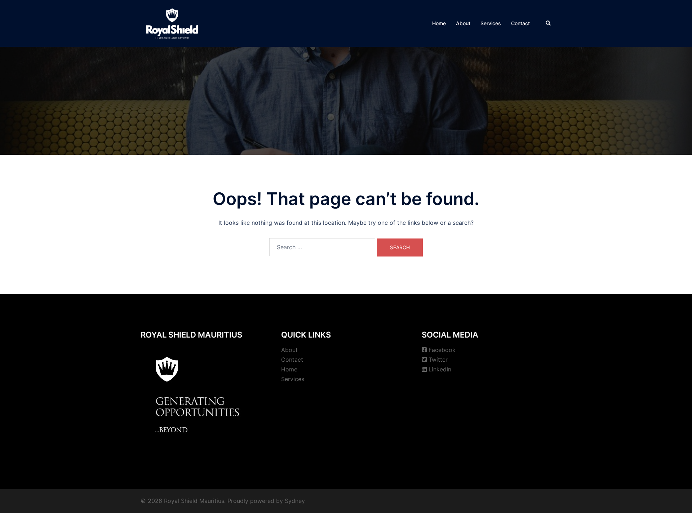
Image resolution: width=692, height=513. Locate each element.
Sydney (295, 500)
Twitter (438, 359)
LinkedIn (440, 369)
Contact (520, 23)
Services (490, 23)
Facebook (442, 349)
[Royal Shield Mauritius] (172, 22)
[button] (548, 23)
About (463, 23)
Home (439, 23)
